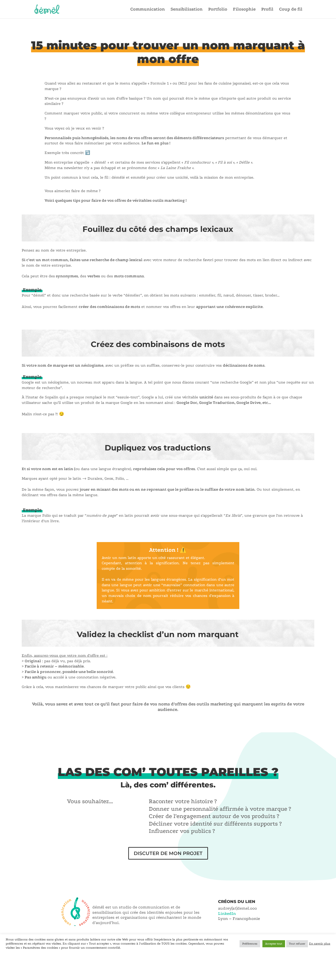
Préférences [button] (249, 943)
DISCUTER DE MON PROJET (168, 853)
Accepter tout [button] (273, 943)
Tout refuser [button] (297, 943)
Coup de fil (290, 10)
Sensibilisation (187, 10)
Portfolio (217, 10)
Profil (267, 10)
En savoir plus (319, 943)
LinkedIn (227, 913)
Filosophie (244, 10)
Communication (147, 10)
